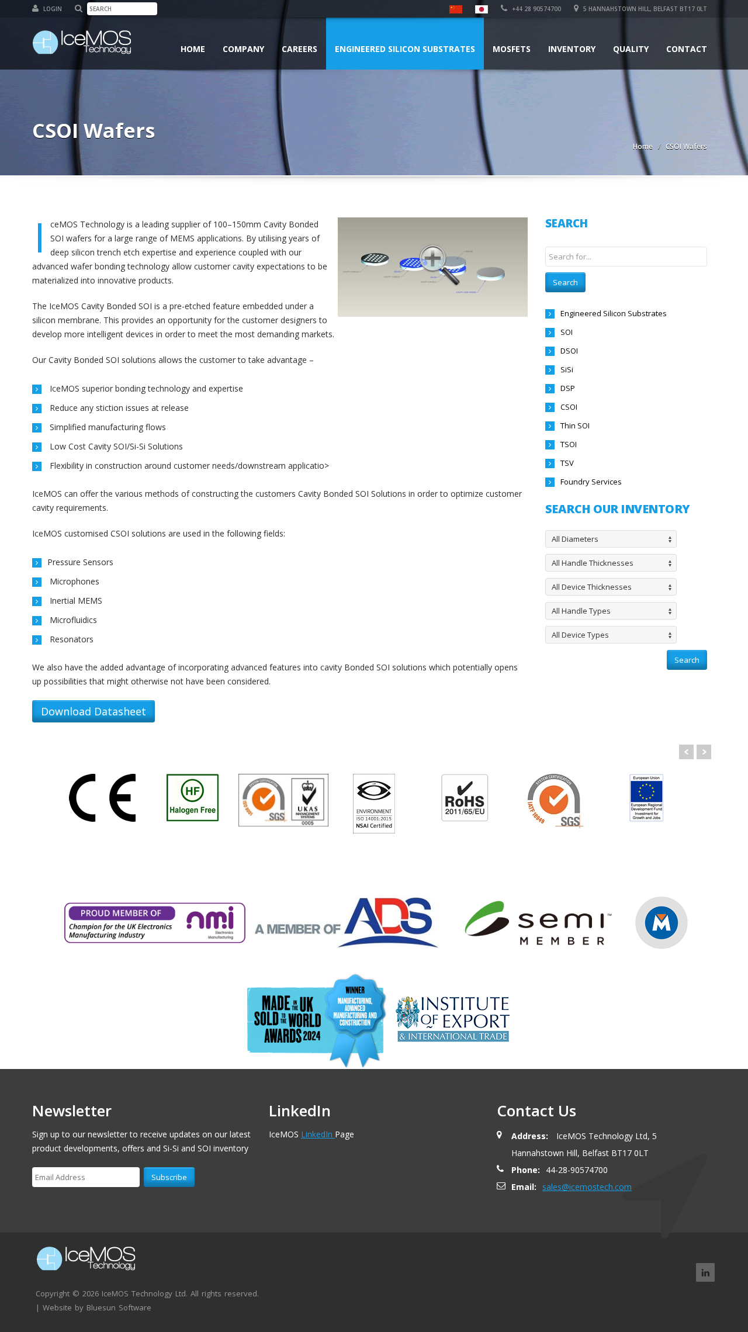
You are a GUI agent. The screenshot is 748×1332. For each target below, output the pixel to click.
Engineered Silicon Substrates (405, 48)
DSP (567, 388)
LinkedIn (318, 1134)
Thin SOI (575, 425)
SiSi (566, 369)
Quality (631, 48)
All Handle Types (581, 611)
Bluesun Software (118, 1307)
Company (243, 48)
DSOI (569, 350)
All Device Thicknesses (592, 587)
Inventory (571, 48)
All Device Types (580, 634)
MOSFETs (512, 48)
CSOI (568, 407)
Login (51, 9)
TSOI (568, 444)
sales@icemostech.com (587, 1186)
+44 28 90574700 (535, 9)
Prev (686, 752)
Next (704, 752)
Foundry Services (591, 481)
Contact (686, 48)
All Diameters (575, 539)
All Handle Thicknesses (592, 563)
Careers (299, 48)
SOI (566, 332)
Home (193, 48)
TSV (567, 463)
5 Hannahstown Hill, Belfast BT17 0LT (644, 9)
